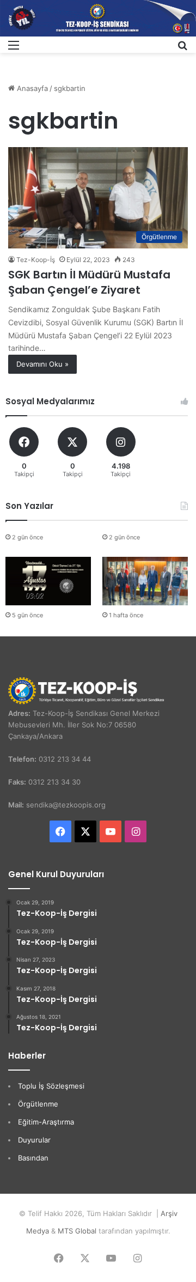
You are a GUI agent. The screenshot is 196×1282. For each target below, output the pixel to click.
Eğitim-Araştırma (46, 1121)
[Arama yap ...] (182, 49)
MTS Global (77, 1230)
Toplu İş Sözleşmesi (51, 1086)
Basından (33, 1157)
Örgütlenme (38, 1103)
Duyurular (34, 1139)
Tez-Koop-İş (35, 260)
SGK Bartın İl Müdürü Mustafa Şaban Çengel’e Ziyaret (89, 282)
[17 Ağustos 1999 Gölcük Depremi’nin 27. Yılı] (48, 581)
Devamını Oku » (42, 364)
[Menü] (13, 49)
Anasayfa (31, 88)
